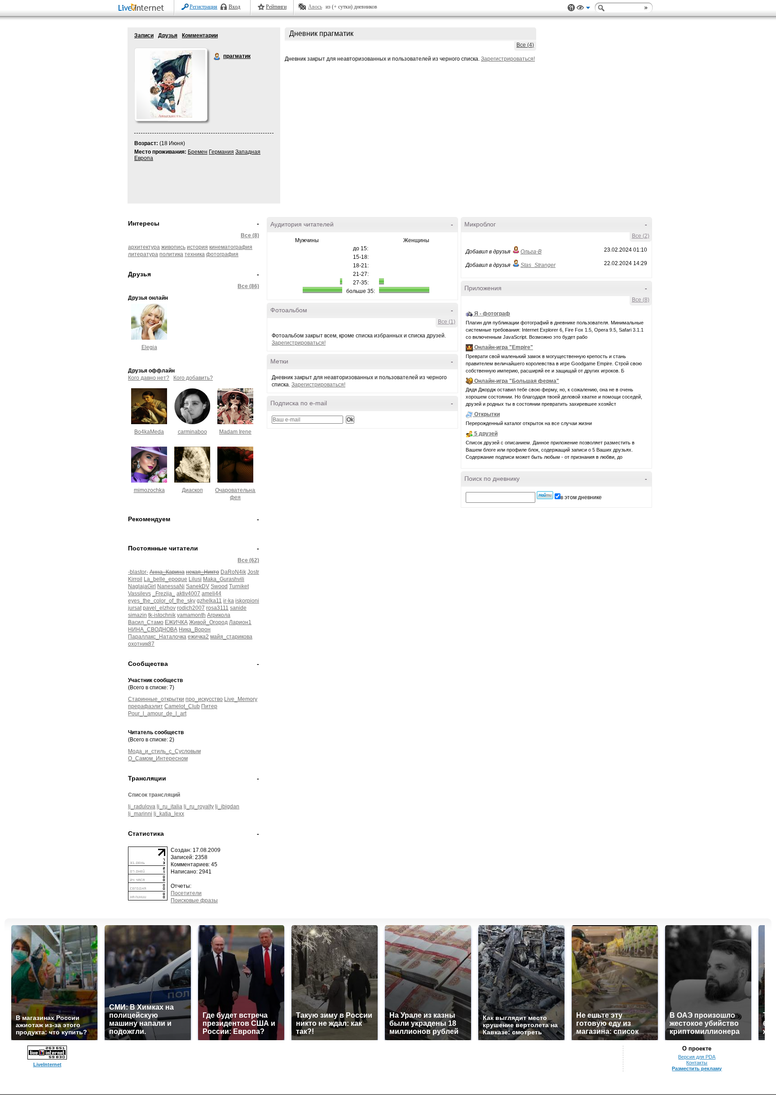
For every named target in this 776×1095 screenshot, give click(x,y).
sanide (238, 608)
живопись (173, 247)
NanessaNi (171, 586)
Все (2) (640, 236)
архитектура (144, 247)
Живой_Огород (208, 622)
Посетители (186, 893)
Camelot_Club (182, 706)
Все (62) (248, 560)
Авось (315, 7)
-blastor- (138, 572)
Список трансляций (154, 795)
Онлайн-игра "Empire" (503, 347)
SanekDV (197, 586)
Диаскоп (192, 490)
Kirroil (135, 579)
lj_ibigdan (227, 806)
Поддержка (571, 8)
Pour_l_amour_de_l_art (157, 713)
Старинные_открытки (156, 699)
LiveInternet (143, 8)
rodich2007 (191, 608)
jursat (134, 608)
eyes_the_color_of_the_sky (161, 601)
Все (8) (250, 235)
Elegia (149, 347)
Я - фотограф (492, 313)
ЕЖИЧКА (176, 622)
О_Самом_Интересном (158, 758)
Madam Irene (235, 432)
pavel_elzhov (159, 608)
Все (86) (248, 286)
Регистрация (203, 7)
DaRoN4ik (233, 572)
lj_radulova (141, 806)
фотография (222, 254)
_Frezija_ (163, 593)
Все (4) (525, 45)
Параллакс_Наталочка (157, 637)
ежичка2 (198, 637)
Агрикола (218, 615)
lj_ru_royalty (199, 806)
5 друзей (486, 433)
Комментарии (200, 35)
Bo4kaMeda (149, 432)
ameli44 (211, 593)
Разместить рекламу (697, 1068)
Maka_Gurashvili (223, 579)
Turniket (239, 586)
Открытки (487, 414)
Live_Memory (240, 699)
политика (171, 254)
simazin (137, 615)
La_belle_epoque (165, 579)
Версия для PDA (696, 1057)
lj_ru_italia (169, 806)
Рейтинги (276, 7)
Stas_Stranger (538, 265)
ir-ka (228, 601)
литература (143, 254)
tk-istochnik (162, 615)
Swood (219, 586)
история (197, 247)
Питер (209, 706)
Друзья (167, 35)
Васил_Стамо (145, 622)
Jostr (253, 572)
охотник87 (141, 644)
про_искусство (204, 699)
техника (195, 254)
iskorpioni (247, 601)
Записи (144, 35)
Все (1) (446, 322)
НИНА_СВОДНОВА (152, 629)
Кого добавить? (193, 378)
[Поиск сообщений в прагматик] (545, 495)
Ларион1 (240, 622)
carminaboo (192, 432)
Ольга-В (531, 251)
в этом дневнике (581, 497)
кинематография (230, 247)
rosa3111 (217, 608)
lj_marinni (140, 814)
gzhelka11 (209, 601)
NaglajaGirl (142, 586)
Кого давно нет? (148, 378)
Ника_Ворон (195, 629)
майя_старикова (231, 637)
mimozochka (149, 490)
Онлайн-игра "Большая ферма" (516, 381)
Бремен (197, 152)
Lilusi (195, 579)
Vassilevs (139, 593)
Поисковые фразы (194, 900)
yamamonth (191, 615)
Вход (234, 7)
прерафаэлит (145, 706)
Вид (583, 9)
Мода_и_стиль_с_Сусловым (164, 751)
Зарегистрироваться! (508, 59)
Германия (221, 152)
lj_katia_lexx (169, 814)
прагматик (217, 56)
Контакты (696, 1062)
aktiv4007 (188, 593)
